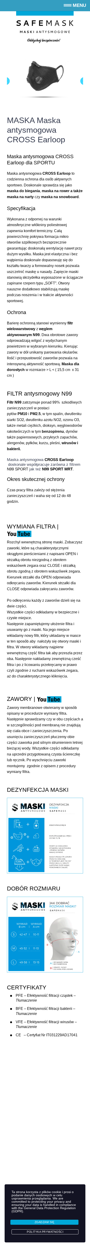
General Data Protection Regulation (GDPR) (44, 1209)
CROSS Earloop (59, 460)
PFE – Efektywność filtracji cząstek (44, 995)
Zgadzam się (44, 1222)
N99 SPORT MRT (57, 469)
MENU (79, 5)
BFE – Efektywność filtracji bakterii (44, 1009)
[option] (45, 79)
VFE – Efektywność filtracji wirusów (45, 1022)
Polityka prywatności (45, 1231)
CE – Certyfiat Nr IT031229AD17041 (47, 1035)
